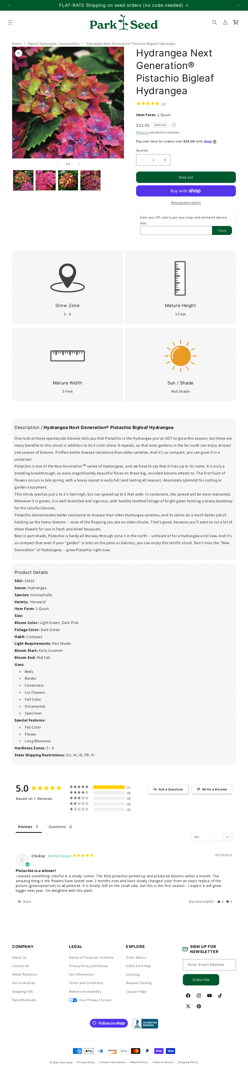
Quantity (142, 150)
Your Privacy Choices (94, 1000)
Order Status (136, 957)
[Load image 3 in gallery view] (68, 180)
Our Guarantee (23, 983)
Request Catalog (139, 983)
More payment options (186, 202)
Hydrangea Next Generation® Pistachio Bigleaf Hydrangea (130, 43)
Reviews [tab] (25, 826)
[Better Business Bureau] (145, 1024)
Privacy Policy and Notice (88, 966)
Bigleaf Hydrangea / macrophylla (53, 43)
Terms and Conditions (86, 983)
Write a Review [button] (214, 789)
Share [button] (26, 901)
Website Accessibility (85, 991)
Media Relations (24, 974)
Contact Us (20, 966)
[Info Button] (174, 125)
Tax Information (81, 974)
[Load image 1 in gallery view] (23, 180)
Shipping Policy (188, 1062)
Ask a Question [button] (171, 789)
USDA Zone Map (138, 966)
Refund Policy (139, 1062)
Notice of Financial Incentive (91, 957)
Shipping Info (22, 991)
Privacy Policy (86, 1062)
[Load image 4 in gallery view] (90, 180)
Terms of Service (163, 1062)
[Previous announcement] (9, 5)
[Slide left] (57, 163)
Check (222, 230)
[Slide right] (78, 163)
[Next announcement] (238, 5)
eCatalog (133, 974)
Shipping (142, 132)
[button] (10, 22)
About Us (19, 957)
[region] (124, 5)
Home (16, 43)
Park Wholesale (24, 1000)
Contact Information (113, 1062)
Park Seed (66, 1062)
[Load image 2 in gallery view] (45, 180)
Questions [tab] (57, 826)
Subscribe (201, 979)
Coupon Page (136, 991)
